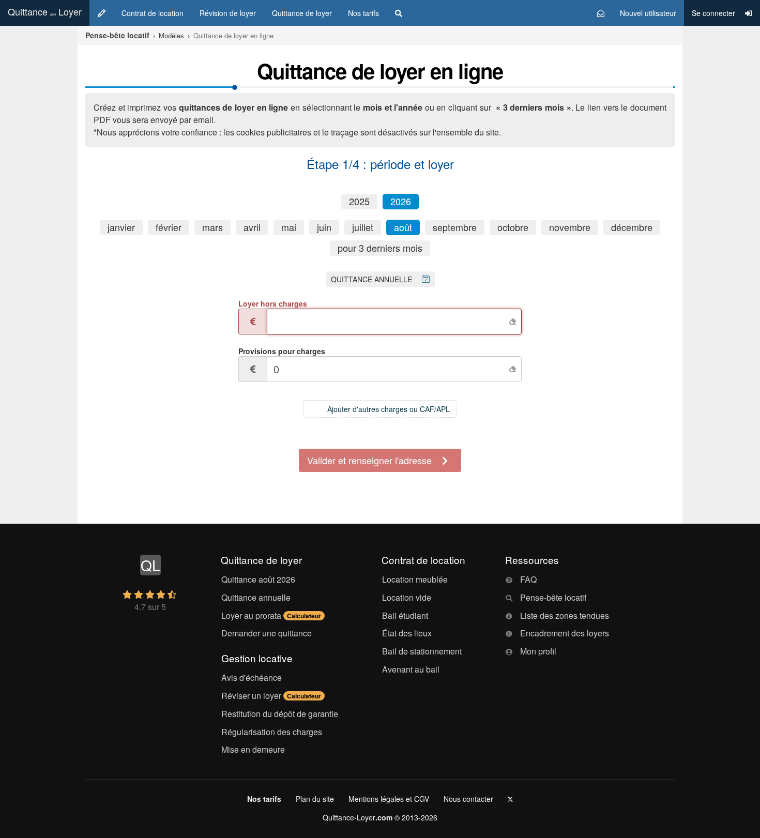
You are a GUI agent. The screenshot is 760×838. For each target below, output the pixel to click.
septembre (455, 227)
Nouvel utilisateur (648, 13)
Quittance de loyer (302, 13)
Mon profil (538, 651)
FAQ (528, 579)
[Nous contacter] (600, 13)
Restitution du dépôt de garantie (279, 714)
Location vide (406, 597)
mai (288, 227)
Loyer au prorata (271, 615)
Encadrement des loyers (564, 633)
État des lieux (407, 633)
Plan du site (315, 799)
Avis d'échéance (251, 677)
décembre (631, 227)
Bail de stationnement (422, 651)
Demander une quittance (266, 633)
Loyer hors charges (272, 303)
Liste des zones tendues (564, 615)
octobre (512, 227)
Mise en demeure (253, 749)
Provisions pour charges (281, 351)
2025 (359, 201)
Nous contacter (468, 799)
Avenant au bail (410, 669)
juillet (362, 227)
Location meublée (415, 579)
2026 (400, 201)
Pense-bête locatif (553, 597)
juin (324, 227)
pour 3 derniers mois (380, 248)
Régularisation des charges (271, 732)
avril (252, 227)
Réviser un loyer (271, 696)
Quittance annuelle (256, 597)
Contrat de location (152, 13)
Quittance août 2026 (258, 579)
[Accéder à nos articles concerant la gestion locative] (399, 13)
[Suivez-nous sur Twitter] (510, 798)
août (403, 227)
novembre (569, 227)
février (168, 227)
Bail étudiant (405, 615)
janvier (121, 227)
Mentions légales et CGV (388, 799)
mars (212, 227)
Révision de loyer (228, 13)
